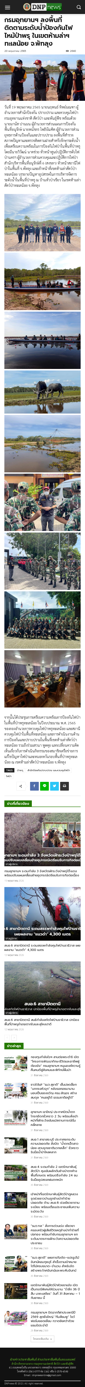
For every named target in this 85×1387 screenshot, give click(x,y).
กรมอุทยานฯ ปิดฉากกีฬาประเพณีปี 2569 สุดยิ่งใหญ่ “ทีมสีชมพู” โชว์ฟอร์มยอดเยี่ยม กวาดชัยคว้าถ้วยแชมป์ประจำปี (53, 1319)
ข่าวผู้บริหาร (11, 864)
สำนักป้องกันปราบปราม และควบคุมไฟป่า (48, 770)
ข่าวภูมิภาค (11, 938)
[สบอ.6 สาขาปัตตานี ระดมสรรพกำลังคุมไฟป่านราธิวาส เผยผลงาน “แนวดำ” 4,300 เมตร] (42, 914)
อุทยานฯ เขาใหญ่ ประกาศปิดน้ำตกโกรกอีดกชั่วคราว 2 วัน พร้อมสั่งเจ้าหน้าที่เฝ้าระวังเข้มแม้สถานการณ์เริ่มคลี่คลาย (54, 1118)
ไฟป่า (9, 776)
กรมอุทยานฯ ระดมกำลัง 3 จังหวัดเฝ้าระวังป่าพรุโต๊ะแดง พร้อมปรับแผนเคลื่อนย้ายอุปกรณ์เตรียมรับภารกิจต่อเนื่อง (41, 873)
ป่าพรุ (20, 770)
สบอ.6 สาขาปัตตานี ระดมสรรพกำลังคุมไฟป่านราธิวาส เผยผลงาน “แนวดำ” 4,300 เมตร (42, 947)
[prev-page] (7, 1038)
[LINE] (44, 786)
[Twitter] (54, 786)
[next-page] (14, 1038)
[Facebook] (34, 786)
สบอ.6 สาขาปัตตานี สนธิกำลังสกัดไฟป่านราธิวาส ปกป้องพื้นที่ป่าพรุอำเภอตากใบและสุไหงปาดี (41, 1022)
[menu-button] (7, 8)
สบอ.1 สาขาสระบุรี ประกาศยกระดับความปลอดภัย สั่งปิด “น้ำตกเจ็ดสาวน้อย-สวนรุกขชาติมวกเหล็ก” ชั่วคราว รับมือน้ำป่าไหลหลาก (55, 1146)
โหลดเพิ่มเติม (41, 1339)
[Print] (64, 786)
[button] (79, 7)
